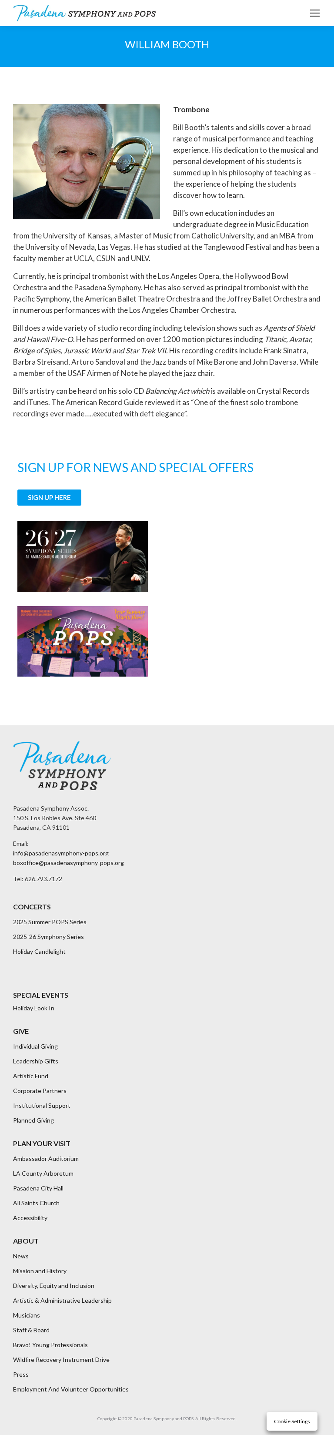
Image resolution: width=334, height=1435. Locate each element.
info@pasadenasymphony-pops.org (61, 853)
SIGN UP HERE (49, 497)
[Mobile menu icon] (315, 13)
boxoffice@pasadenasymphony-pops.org (68, 862)
